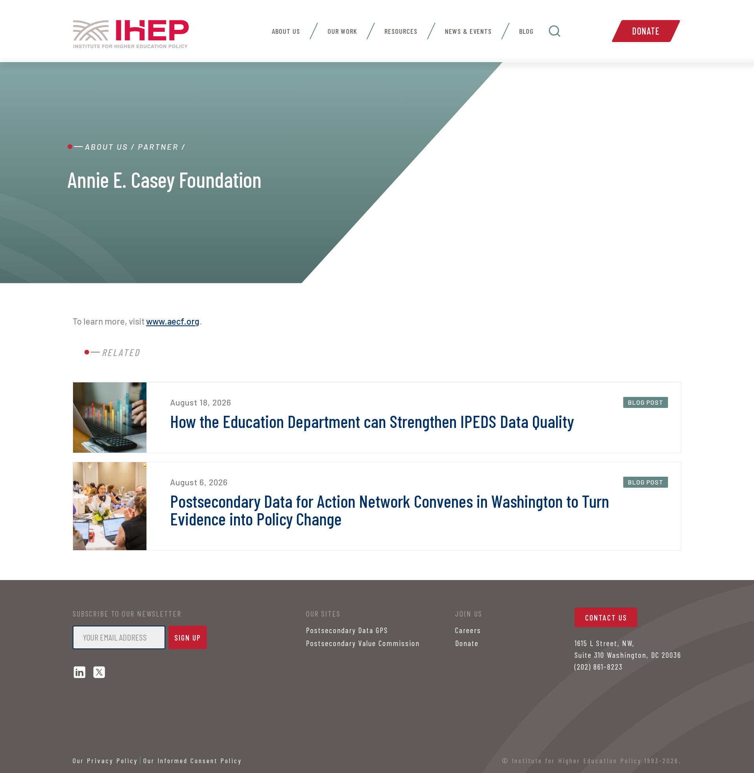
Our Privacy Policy (105, 760)
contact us (606, 617)
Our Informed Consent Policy (192, 760)
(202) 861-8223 (599, 666)
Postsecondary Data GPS (347, 630)
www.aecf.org (172, 321)
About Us (286, 31)
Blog (526, 31)
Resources (400, 31)
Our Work (342, 31)
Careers (468, 630)
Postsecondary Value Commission (363, 643)
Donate (646, 31)
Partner (158, 146)
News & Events (468, 31)
